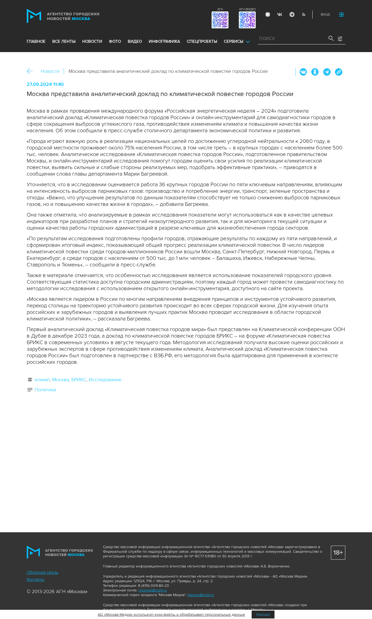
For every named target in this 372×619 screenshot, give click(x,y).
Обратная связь (42, 572)
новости (92, 41)
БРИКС (78, 380)
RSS (304, 14)
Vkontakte (280, 14)
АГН (220, 9)
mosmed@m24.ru (152, 590)
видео (135, 41)
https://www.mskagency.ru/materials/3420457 (338, 72)
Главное (36, 41)
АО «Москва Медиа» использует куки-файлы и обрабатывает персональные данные (171, 614)
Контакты (35, 579)
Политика (45, 390)
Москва (60, 380)
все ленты (63, 41)
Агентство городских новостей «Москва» (73, 16)
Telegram (292, 14)
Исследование (105, 380)
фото (115, 41)
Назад (32, 71)
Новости (50, 71)
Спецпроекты (202, 41)
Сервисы (233, 41)
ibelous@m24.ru (201, 595)
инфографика (164, 41)
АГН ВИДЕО (247, 9)
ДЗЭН (268, 14)
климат (42, 380)
